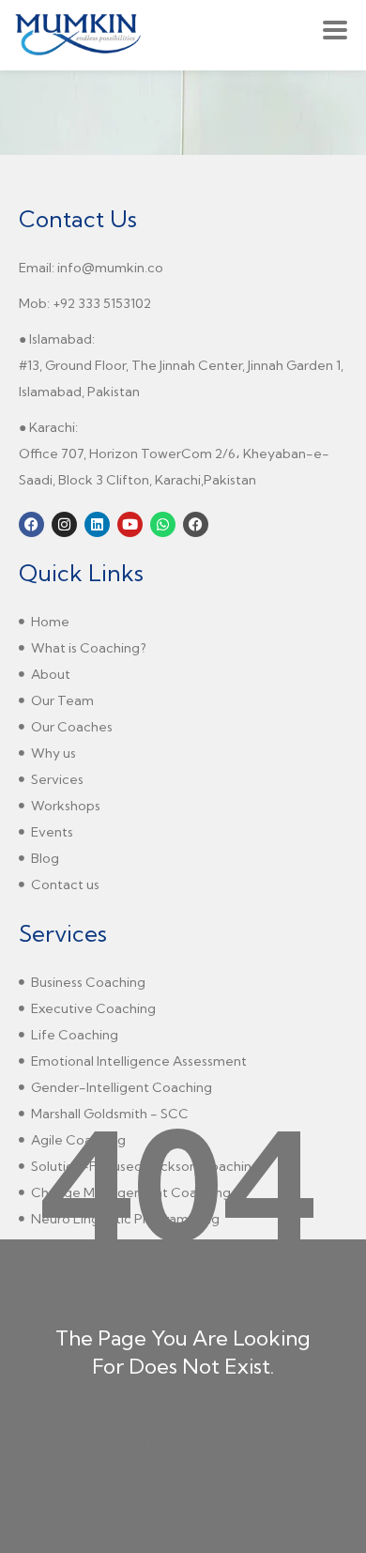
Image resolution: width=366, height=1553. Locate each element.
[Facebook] (31, 524)
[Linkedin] (97, 524)
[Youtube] (130, 524)
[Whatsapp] (162, 524)
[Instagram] (64, 524)
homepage (182, 1443)
